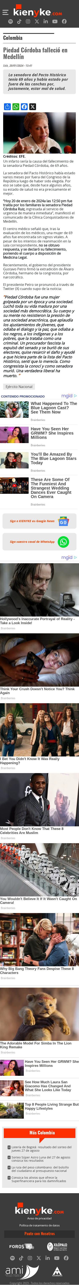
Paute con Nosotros (39, 1234)
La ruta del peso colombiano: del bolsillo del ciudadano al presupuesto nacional (40, 1169)
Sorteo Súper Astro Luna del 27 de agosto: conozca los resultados (41, 1159)
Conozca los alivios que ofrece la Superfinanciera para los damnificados (39, 1179)
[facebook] (64, 22)
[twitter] (37, 22)
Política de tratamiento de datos (39, 1225)
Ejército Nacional (19, 386)
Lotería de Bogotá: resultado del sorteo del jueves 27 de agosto (42, 1148)
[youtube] (55, 22)
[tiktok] (19, 22)
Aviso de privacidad (39, 1218)
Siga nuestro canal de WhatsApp (32, 542)
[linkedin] (46, 22)
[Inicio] (38, 11)
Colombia (12, 38)
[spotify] (10, 22)
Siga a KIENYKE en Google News (32, 521)
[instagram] (28, 22)
